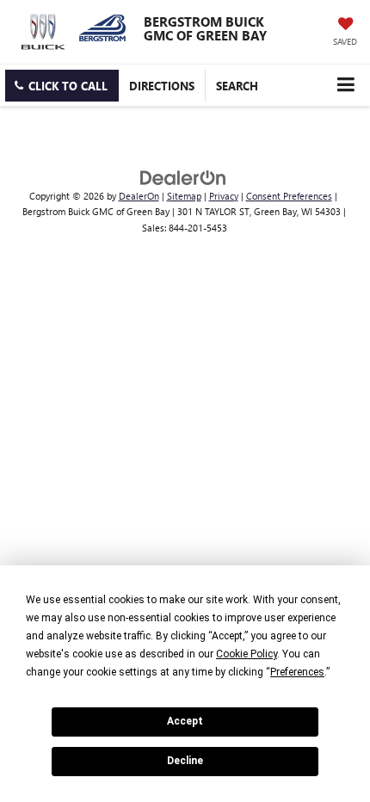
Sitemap (184, 195)
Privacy (223, 195)
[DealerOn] (183, 176)
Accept (185, 721)
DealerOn (139, 195)
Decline (185, 761)
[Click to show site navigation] (345, 85)
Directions (161, 85)
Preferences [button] (297, 672)
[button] (62, 86)
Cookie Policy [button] (246, 654)
